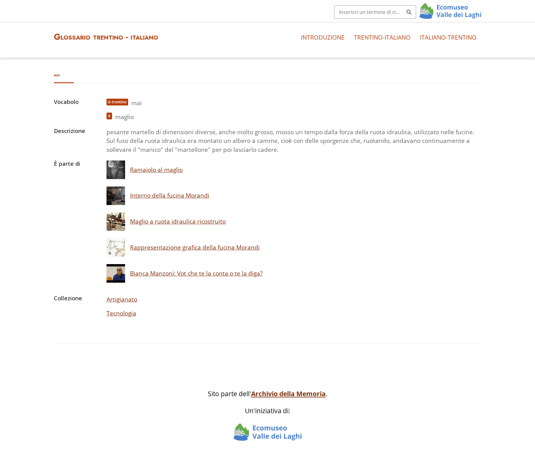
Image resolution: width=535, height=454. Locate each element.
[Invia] (409, 12)
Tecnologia (121, 313)
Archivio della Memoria (288, 393)
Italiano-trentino (448, 37)
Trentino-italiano (382, 37)
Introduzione (323, 37)
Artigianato (122, 299)
